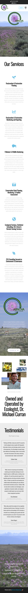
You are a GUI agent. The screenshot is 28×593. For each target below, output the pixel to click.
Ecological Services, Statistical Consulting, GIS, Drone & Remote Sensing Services (14, 226)
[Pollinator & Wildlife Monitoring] (14, 146)
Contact (21, 8)
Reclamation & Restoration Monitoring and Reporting (14, 118)
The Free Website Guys (17, 590)
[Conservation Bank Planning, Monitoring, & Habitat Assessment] (14, 184)
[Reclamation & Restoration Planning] (14, 77)
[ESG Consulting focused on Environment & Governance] (14, 253)
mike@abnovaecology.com (14, 544)
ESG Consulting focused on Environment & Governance (14, 260)
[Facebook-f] (12, 582)
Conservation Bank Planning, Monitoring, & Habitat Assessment (14, 192)
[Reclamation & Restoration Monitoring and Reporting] (14, 112)
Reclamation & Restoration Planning (14, 84)
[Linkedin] (15, 582)
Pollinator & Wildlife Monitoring (14, 151)
